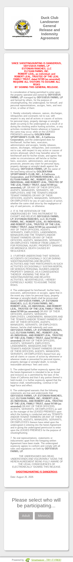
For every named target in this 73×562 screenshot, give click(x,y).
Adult (26, 516)
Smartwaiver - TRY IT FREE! (46, 560)
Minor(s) (44, 516)
